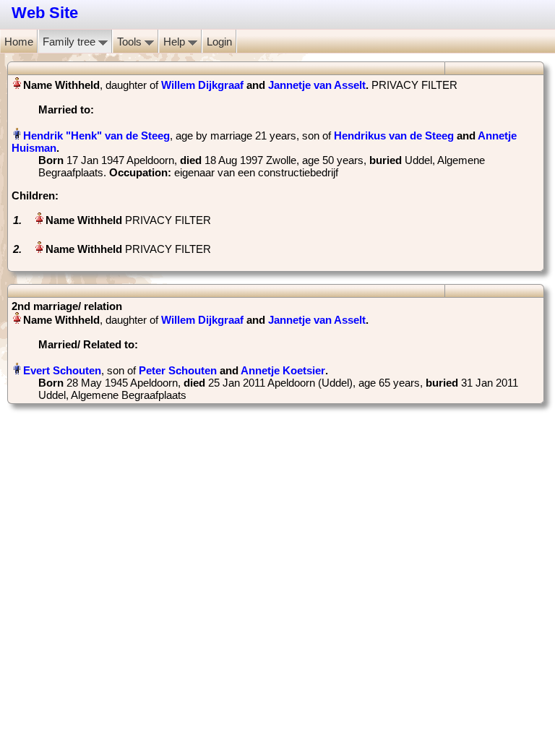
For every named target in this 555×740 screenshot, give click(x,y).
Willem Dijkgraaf (202, 85)
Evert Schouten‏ (62, 370)
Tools (131, 41)
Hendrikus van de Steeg (394, 135)
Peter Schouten (178, 370)
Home (18, 41)
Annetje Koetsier (283, 370)
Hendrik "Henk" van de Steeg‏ (96, 135)
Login (219, 41)
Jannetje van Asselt (317, 85)
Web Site (45, 13)
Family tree (70, 41)
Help (175, 41)
